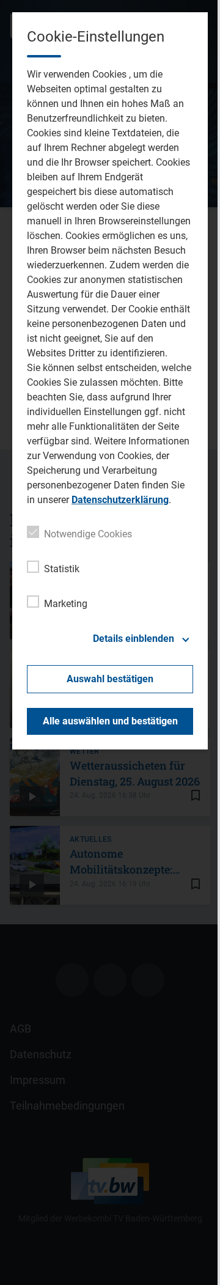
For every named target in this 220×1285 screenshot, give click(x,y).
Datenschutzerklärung (120, 500)
